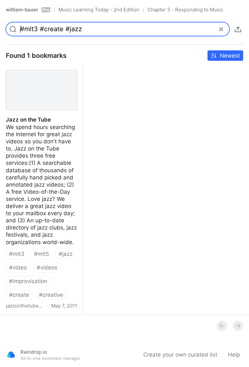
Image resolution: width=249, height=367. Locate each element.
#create (19, 295)
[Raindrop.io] (11, 354)
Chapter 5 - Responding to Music (185, 10)
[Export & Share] (238, 29)
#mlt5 (41, 254)
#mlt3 (16, 254)
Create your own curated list (180, 354)
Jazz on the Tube (22, 67)
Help (234, 354)
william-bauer (27, 10)
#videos (47, 267)
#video (18, 267)
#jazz (66, 254)
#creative (51, 295)
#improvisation (28, 281)
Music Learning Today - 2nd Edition (98, 10)
